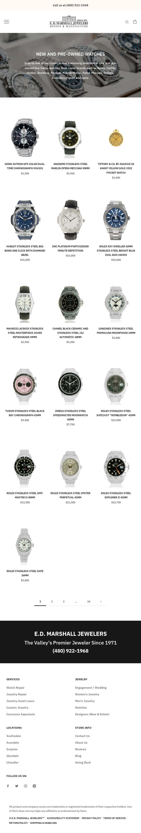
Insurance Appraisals (20, 714)
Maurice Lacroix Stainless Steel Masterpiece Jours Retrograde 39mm (24, 333)
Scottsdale (13, 736)
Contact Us (82, 736)
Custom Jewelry (17, 707)
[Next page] (101, 601)
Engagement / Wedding (90, 687)
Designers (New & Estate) (92, 714)
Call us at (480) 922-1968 (70, 5)
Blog (78, 756)
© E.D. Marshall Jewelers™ (27, 818)
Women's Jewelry (87, 694)
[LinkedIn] (34, 785)
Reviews (80, 749)
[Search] (127, 21)
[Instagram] (25, 785)
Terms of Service (114, 818)
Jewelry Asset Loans (20, 701)
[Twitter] (16, 785)
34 (88, 601)
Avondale (12, 742)
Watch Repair (15, 687)
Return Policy (18, 823)
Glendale (12, 756)
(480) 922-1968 (70, 650)
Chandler (12, 762)
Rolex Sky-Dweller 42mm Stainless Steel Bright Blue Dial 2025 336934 (116, 251)
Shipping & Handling (43, 823)
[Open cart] (134, 22)
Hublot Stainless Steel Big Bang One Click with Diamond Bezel (25, 251)
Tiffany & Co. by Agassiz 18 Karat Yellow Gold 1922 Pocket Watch (116, 168)
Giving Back (83, 762)
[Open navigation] (6, 21)
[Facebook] (7, 785)
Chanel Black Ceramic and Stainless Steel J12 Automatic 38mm (70, 333)
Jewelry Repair (16, 694)
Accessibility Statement (63, 818)
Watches (81, 707)
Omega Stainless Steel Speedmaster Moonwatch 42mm (70, 415)
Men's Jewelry (85, 701)
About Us (81, 742)
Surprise (12, 749)
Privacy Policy (91, 818)
